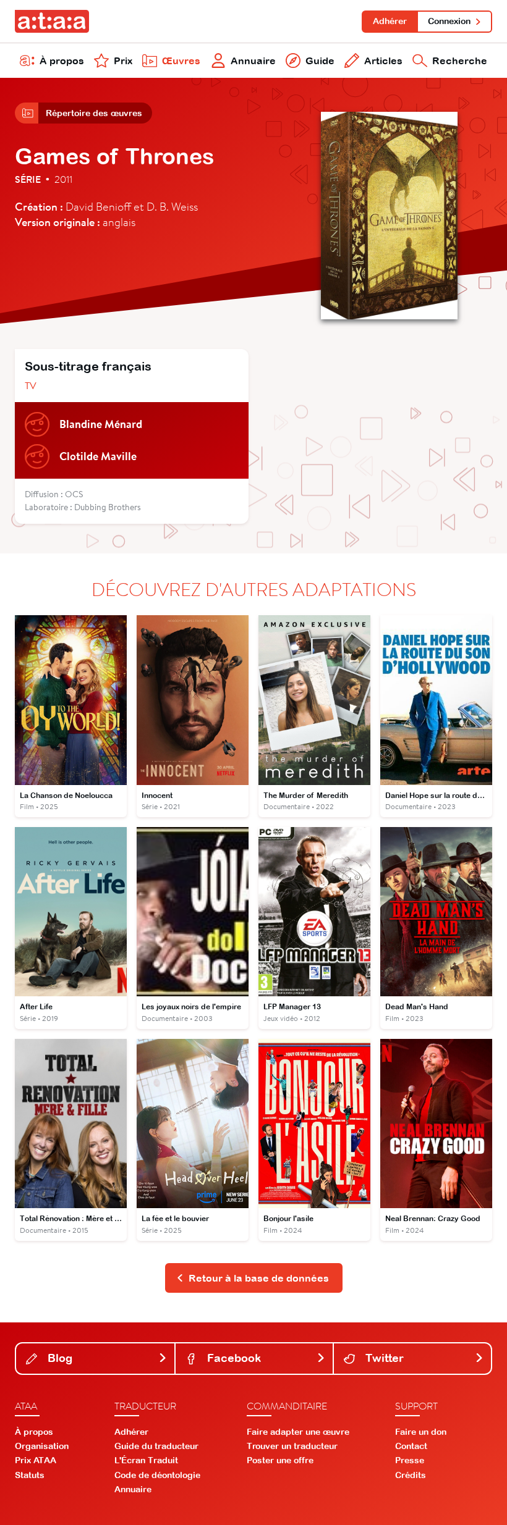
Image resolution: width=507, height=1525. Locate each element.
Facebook (232, 1357)
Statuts (30, 1475)
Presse (409, 1460)
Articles (383, 60)
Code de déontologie (157, 1475)
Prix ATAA (35, 1460)
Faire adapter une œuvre (298, 1432)
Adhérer (390, 21)
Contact (411, 1446)
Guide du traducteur (156, 1446)
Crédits (410, 1475)
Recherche (459, 60)
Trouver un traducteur (292, 1446)
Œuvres (181, 60)
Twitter (383, 1357)
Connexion (449, 21)
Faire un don (420, 1432)
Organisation (42, 1446)
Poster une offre (280, 1460)
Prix (123, 60)
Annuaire (253, 60)
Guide (319, 60)
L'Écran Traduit (146, 1460)
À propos (62, 60)
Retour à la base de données (259, 1277)
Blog (58, 1357)
